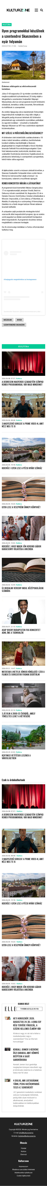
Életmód (24, 1154)
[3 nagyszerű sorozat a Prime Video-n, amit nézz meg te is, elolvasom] (23, 405)
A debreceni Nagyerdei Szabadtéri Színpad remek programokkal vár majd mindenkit (22, 383)
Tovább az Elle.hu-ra (29, 1009)
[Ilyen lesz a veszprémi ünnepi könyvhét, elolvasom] (23, 489)
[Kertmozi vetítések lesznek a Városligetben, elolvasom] (23, 737)
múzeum (8, 320)
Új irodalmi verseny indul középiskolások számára (22, 589)
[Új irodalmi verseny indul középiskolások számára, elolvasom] (23, 570)
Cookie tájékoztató (23, 1176)
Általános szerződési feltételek (23, 1169)
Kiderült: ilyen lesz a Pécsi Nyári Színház (22, 468)
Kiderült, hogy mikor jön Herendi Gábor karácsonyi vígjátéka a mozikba (21, 548)
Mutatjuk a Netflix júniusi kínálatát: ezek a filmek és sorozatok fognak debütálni (23, 673)
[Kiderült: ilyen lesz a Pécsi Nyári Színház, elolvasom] (23, 450)
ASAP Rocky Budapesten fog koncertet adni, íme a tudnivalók (21, 631)
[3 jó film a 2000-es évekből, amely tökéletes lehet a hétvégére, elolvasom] (23, 695)
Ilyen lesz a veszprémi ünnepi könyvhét (21, 507)
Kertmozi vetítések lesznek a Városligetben (16, 757)
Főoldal (23, 1148)
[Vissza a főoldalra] (18, 10)
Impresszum (23, 1166)
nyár (19, 320)
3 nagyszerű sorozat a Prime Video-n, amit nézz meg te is (23, 425)
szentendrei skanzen (14, 325)
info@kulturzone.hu (26, 1133)
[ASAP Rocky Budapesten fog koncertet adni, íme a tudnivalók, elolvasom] (23, 612)
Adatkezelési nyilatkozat (23, 1173)
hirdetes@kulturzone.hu (27, 1136)
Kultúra (7, 25)
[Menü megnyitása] (36, 10)
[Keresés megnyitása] (41, 10)
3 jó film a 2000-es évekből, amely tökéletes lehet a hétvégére (18, 715)
